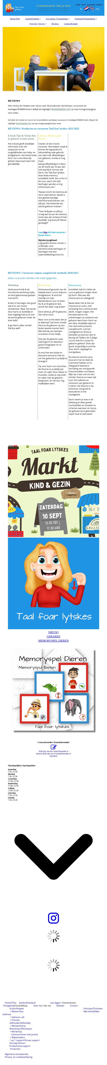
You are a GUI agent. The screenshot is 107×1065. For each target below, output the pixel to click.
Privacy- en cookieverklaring (18, 1057)
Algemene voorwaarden (16, 1054)
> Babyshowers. (17, 1037)
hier (45, 232)
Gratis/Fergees (17, 1008)
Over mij (38, 1005)
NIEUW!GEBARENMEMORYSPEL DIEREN (53, 636)
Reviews (55, 24)
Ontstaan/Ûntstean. (93, 1008)
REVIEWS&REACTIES (61, 109)
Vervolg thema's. (17, 1043)
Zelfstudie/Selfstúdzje (20, 1022)
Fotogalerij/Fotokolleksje (85, 19)
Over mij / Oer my (37, 24)
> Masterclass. (18, 1011)
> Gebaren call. (17, 1017)
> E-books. (15, 1020)
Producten (14, 1048)
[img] (53, 8)
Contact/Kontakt (71, 24)
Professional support (20, 1046)
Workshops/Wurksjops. (20, 1028)
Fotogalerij (8, 1005)
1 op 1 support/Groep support (24, 1040)
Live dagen (55, 1002)
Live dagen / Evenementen (57, 19)
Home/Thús (15, 19)
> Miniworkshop (18, 1025)
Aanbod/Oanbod (32, 19)
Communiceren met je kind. (20, 1034)
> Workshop (16, 1031)
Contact (74, 1005)
